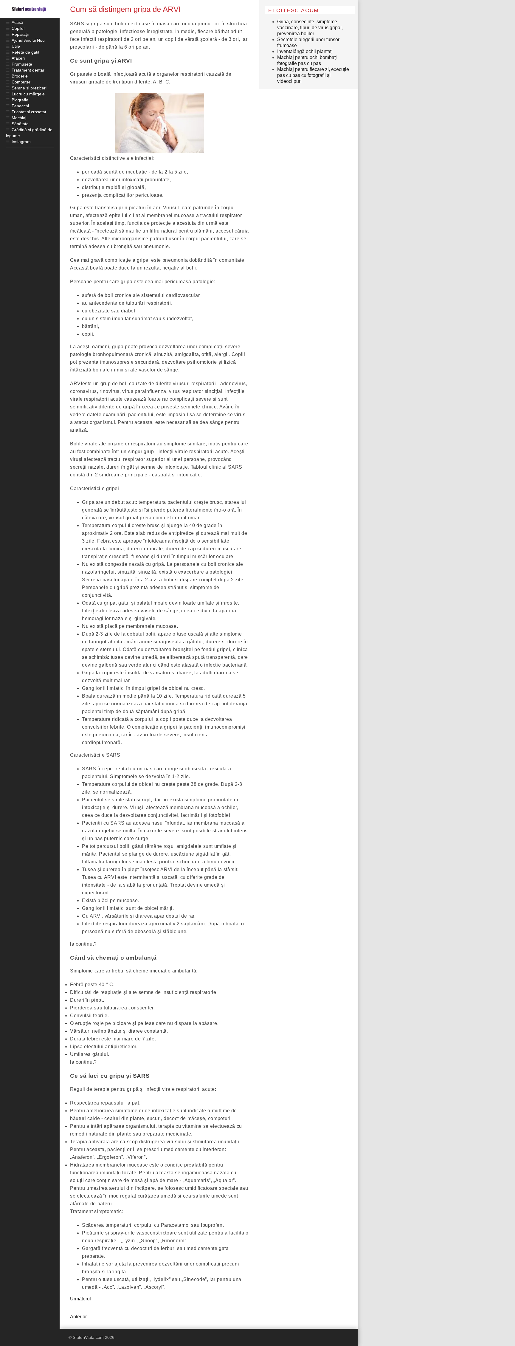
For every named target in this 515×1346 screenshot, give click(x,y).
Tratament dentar (28, 70)
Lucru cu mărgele (28, 94)
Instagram (21, 141)
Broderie (20, 76)
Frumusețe (22, 64)
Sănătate (20, 123)
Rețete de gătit (25, 52)
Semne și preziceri (29, 88)
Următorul (80, 1298)
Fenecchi (20, 105)
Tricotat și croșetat (29, 111)
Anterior (78, 1316)
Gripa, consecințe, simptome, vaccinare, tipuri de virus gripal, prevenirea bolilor (310, 27)
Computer (21, 82)
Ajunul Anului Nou (28, 40)
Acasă (17, 22)
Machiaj (19, 117)
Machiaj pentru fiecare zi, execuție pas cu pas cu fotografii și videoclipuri (313, 75)
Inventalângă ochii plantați (305, 51)
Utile (16, 46)
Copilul (18, 28)
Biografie (20, 99)
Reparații (20, 34)
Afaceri (18, 58)
